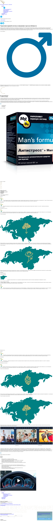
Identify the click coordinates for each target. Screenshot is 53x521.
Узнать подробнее (42, 518)
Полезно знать (4, 497)
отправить (2, 519)
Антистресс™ (5, 12)
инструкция (3, 13)
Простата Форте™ (5, 10)
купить (3, 14)
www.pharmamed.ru (10, 503)
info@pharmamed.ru (4, 503)
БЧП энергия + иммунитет (6, 493)
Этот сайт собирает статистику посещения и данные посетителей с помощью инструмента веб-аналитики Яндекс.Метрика (44, 514)
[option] (26, 436)
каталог (3, 6)
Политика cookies (18, 504)
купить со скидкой (2, 181)
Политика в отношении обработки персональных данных (8, 504)
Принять (49, 518)
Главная (3, 5)
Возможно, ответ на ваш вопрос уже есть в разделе (7, 514)
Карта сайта (3, 498)
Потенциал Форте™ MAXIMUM (7, 11)
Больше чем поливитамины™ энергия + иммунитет (7, 9)
